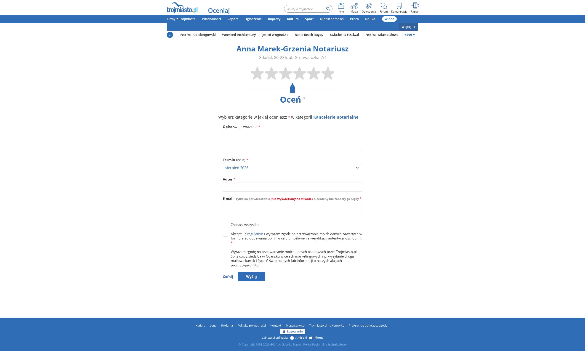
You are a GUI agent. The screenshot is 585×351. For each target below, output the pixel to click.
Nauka (370, 19)
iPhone (318, 337)
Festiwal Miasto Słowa (381, 34)
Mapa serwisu (295, 325)
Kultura (293, 19)
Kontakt (275, 325)
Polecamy (170, 35)
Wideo (389, 19)
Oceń (292, 99)
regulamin (255, 233)
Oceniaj (219, 10)
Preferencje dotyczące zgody (368, 325)
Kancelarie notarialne (336, 117)
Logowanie (295, 331)
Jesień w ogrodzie (275, 34)
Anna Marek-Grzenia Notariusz (293, 48)
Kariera (200, 325)
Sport (309, 19)
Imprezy (274, 19)
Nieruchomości (332, 19)
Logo (213, 325)
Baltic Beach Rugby (309, 34)
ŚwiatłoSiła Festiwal (344, 34)
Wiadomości (211, 19)
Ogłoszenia (253, 19)
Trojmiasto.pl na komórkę (326, 325)
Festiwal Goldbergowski (197, 34)
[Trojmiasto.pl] (182, 7)
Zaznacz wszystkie (245, 224)
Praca (354, 19)
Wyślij (251, 276)
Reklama (227, 325)
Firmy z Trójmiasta (181, 19)
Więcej (407, 26)
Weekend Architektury (239, 34)
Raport (232, 19)
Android (301, 337)
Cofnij (228, 276)
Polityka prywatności (251, 325)
